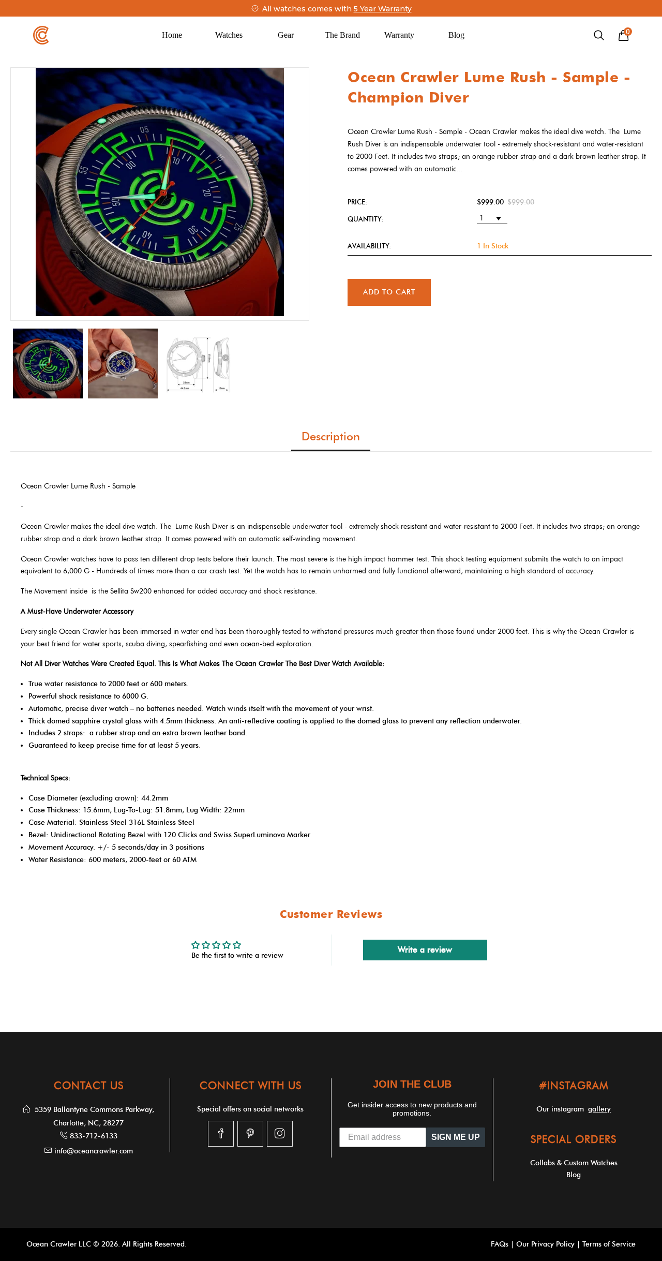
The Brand (342, 35)
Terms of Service (609, 1244)
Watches (229, 35)
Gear (286, 35)
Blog (456, 35)
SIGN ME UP (455, 1137)
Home (172, 35)
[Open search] (599, 35)
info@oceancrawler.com (93, 1151)
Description (331, 436)
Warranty (399, 35)
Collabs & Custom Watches (574, 1163)
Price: (357, 202)
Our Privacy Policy (545, 1244)
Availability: (369, 246)
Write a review (425, 950)
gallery (599, 1109)
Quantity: (365, 219)
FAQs (499, 1244)
